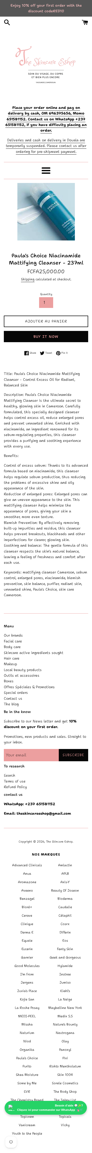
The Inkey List (65, 1100)
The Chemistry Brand (26, 1100)
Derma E (26, 932)
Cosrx (65, 924)
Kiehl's (65, 991)
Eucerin (27, 949)
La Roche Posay (27, 1008)
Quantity (46, 294)
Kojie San (27, 999)
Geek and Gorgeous (65, 957)
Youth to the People (27, 1133)
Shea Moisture (27, 1075)
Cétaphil (65, 915)
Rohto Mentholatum (65, 1066)
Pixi (65, 1058)
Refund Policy (15, 787)
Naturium (27, 1033)
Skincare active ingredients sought (33, 652)
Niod (27, 1041)
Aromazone (27, 882)
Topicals (65, 1116)
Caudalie (65, 907)
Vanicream (27, 1125)
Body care (12, 646)
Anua (27, 873)
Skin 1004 (65, 1075)
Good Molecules (27, 966)
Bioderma (65, 898)
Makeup (10, 664)
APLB (65, 873)
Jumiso (65, 982)
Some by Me (27, 1083)
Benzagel (27, 898)
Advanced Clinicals (27, 865)
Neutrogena (65, 1033)
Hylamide (65, 966)
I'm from (27, 974)
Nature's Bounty (65, 1024)
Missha (27, 1024)
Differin (65, 932)
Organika (27, 1049)
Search (9, 775)
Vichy (65, 1125)
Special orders (16, 692)
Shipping (27, 279)
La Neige (65, 999)
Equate (27, 940)
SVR (27, 1091)
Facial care (13, 641)
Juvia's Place (27, 991)
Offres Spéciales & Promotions (29, 687)
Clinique (27, 924)
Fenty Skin (65, 949)
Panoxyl (65, 1049)
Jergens (27, 982)
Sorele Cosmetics (65, 1083)
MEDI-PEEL (27, 1016)
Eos (65, 940)
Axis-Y (65, 882)
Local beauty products (23, 669)
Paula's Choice (27, 1058)
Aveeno (27, 890)
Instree (65, 974)
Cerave (27, 915)
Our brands (13, 635)
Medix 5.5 (65, 1016)
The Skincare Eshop (59, 842)
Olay (65, 1041)
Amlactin (65, 865)
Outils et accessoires (21, 675)
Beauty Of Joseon (65, 890)
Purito (26, 1066)
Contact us (13, 698)
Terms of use (15, 781)
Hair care (11, 658)
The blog (11, 704)
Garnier (27, 957)
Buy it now (46, 336)
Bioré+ (27, 907)
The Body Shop (65, 1091)
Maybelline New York (65, 1008)
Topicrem (27, 1116)
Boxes (9, 681)
